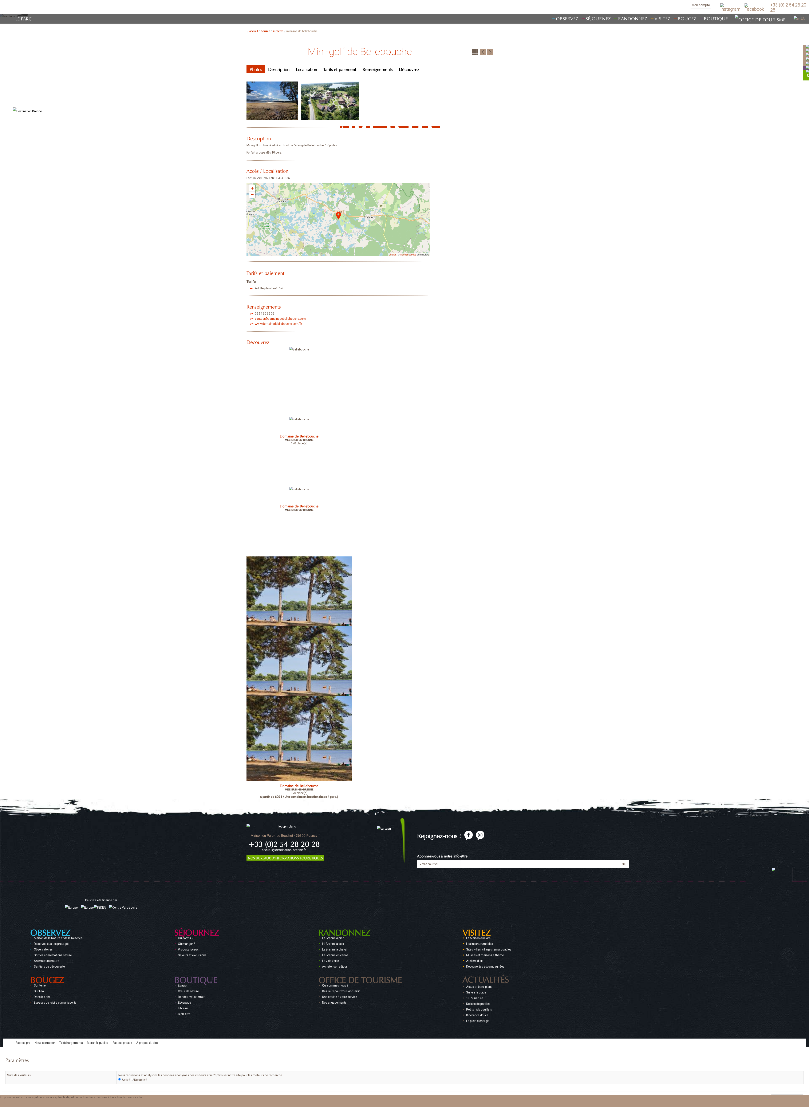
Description (278, 69)
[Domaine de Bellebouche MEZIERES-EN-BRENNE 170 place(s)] (299, 380)
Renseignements (377, 69)
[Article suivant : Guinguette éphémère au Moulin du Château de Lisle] (490, 52)
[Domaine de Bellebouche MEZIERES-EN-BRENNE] (299, 450)
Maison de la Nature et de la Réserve (58, 938)
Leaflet (392, 254)
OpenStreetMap (408, 254)
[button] (42, 1103)
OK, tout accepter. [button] (14, 1103)
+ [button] (252, 188)
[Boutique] (807, 67)
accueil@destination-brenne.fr (284, 850)
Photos (256, 69)
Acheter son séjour (334, 966)
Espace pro (23, 1042)
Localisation (306, 69)
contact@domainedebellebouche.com (280, 318)
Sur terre (278, 30)
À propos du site (147, 1042)
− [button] (252, 194)
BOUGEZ (265, 30)
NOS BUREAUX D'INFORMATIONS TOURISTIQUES (285, 857)
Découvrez (409, 69)
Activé (126, 1080)
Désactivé (140, 1080)
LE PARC (23, 18)
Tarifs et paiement (339, 69)
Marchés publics (97, 1042)
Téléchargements (71, 1042)
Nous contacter (45, 1042)
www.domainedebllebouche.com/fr (278, 323)
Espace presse (122, 1042)
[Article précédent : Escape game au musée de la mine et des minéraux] (483, 52)
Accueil (253, 30)
